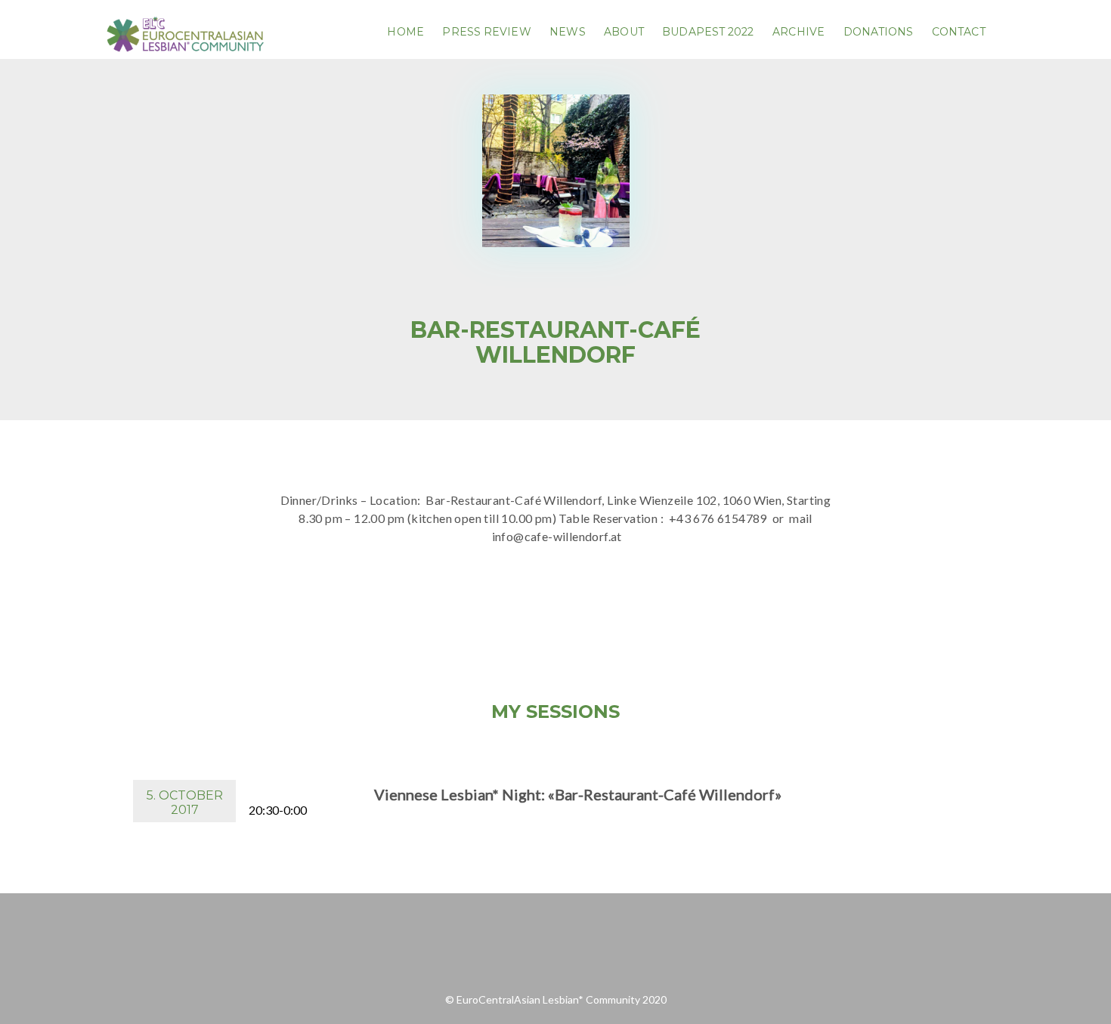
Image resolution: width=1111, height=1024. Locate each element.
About (624, 32)
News (567, 32)
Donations (878, 32)
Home (405, 32)
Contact (959, 32)
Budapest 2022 (708, 32)
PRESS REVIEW (486, 32)
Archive (798, 32)
